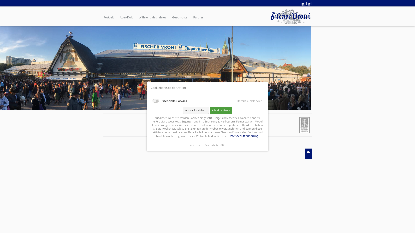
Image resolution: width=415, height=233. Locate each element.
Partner (198, 17)
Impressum (196, 145)
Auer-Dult (126, 17)
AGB (222, 145)
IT (309, 3)
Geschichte (179, 17)
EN (303, 3)
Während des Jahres (152, 17)
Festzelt (109, 17)
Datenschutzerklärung (243, 136)
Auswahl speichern (195, 110)
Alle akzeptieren (221, 110)
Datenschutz (211, 145)
